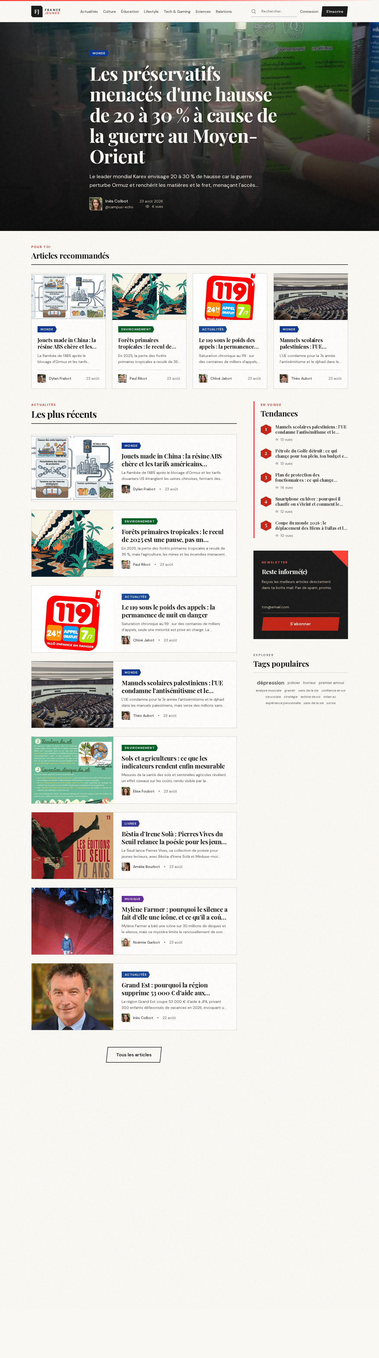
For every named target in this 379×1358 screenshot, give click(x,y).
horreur (309, 682)
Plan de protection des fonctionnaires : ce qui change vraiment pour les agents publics (307, 477)
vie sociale (273, 697)
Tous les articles (134, 1055)
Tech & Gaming (177, 11)
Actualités (89, 11)
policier (294, 682)
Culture (109, 11)
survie (331, 703)
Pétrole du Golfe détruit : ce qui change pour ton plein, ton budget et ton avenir (310, 453)
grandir (289, 690)
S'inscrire (334, 11)
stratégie (290, 697)
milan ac (330, 697)
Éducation (130, 11)
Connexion (309, 11)
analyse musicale (268, 690)
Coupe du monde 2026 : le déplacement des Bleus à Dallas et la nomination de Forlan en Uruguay (310, 525)
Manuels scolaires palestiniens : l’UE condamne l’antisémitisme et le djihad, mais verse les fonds (310, 429)
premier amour (331, 682)
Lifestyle (151, 11)
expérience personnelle (283, 703)
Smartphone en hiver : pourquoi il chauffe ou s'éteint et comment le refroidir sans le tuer (307, 501)
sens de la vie (308, 690)
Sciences (203, 11)
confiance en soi (333, 690)
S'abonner (300, 624)
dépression (270, 682)
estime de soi (310, 697)
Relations (224, 11)
